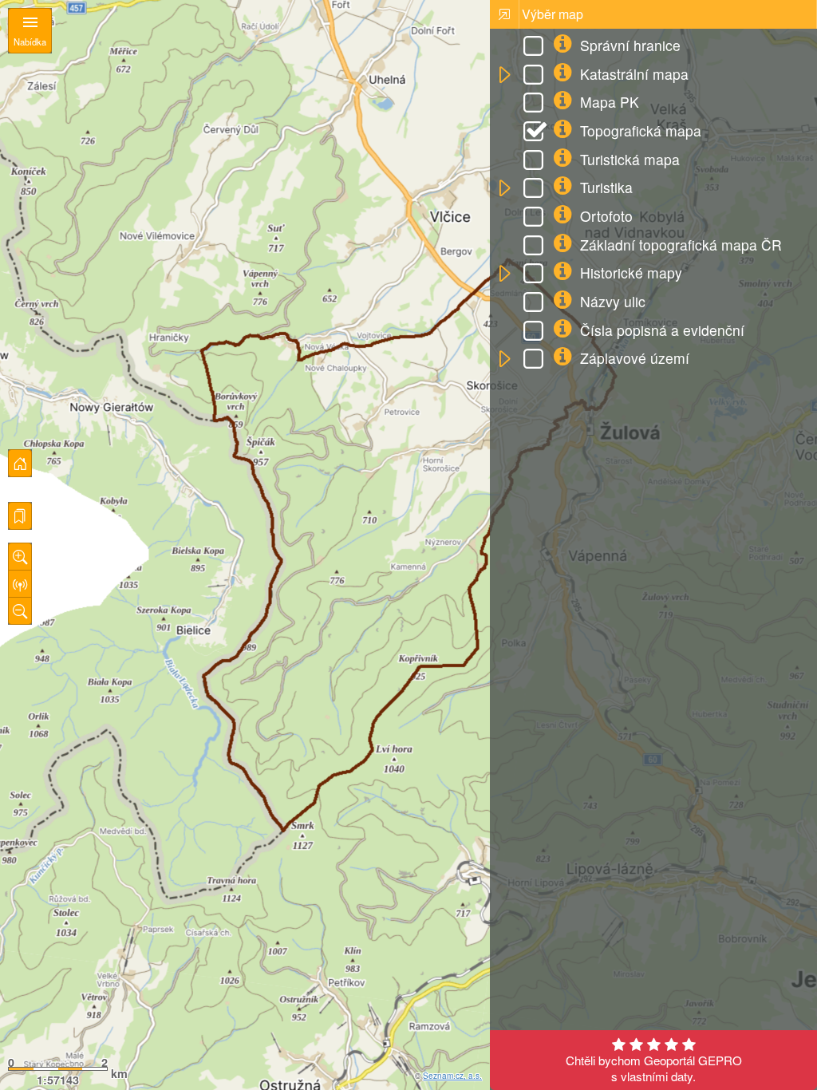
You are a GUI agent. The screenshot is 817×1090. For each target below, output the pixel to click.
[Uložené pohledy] (20, 516)
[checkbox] (536, 48)
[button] (503, 75)
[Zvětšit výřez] (20, 557)
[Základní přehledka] (20, 463)
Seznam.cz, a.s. (452, 1075)
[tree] (653, 203)
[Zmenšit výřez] (20, 611)
